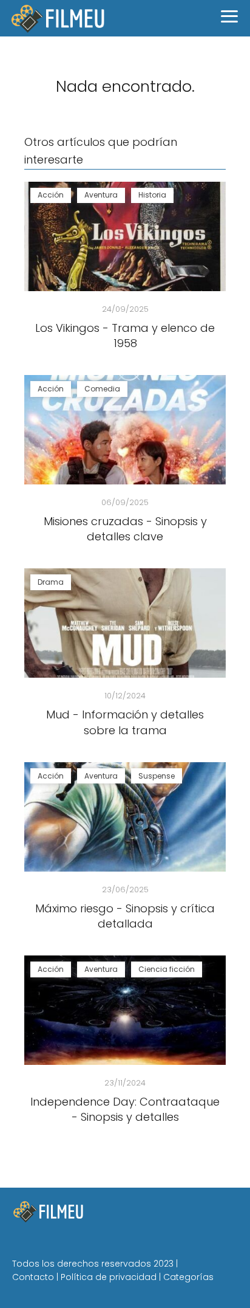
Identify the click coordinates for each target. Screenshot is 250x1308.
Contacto (33, 1277)
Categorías (188, 1277)
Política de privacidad (109, 1277)
